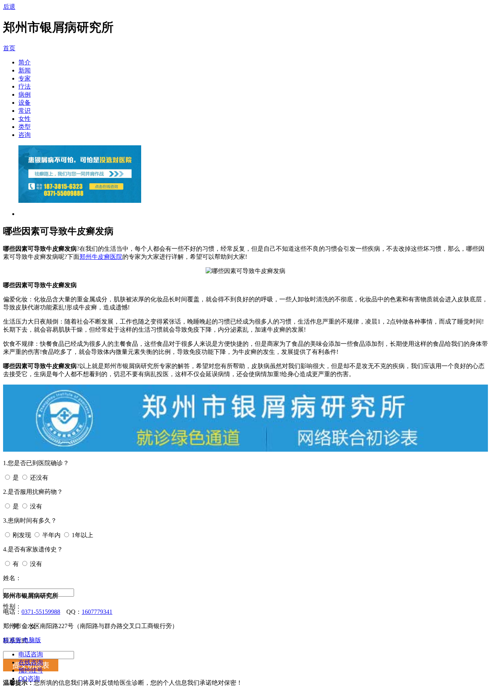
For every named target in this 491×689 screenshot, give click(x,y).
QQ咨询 (29, 678)
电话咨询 (30, 654)
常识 (24, 110)
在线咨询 (30, 662)
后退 (9, 6)
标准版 (12, 640)
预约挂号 (30, 670)
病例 (24, 94)
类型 (24, 126)
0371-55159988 (40, 611)
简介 (24, 62)
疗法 (24, 86)
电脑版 (32, 640)
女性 (24, 118)
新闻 (24, 70)
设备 (24, 102)
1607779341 (97, 611)
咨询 (24, 135)
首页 (9, 48)
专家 (24, 78)
